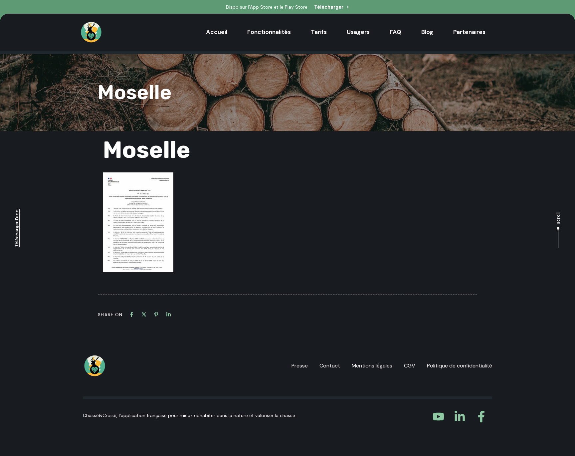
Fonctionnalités (269, 32)
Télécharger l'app (16, 228)
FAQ (395, 32)
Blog (427, 32)
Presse (299, 365)
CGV (409, 365)
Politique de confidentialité (459, 365)
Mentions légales (372, 365)
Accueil (216, 32)
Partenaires (469, 32)
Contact (329, 365)
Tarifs (319, 32)
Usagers (358, 32)
